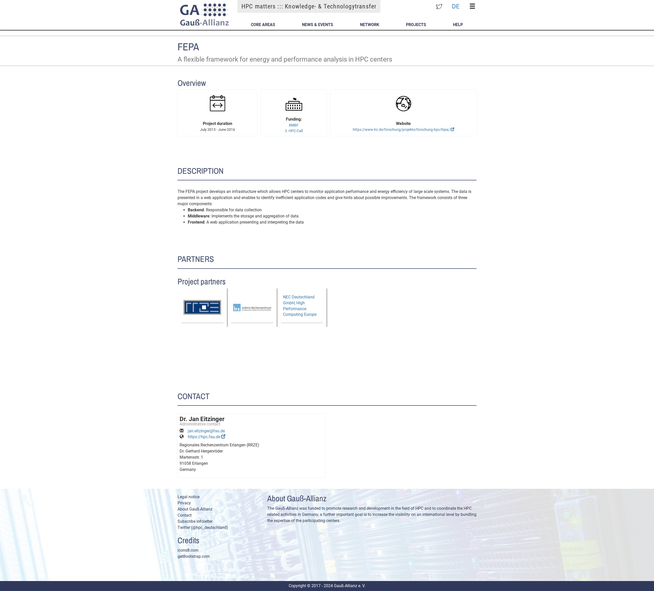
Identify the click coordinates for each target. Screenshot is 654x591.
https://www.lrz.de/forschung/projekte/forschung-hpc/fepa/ (402, 130)
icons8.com (188, 550)
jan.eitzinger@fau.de (206, 430)
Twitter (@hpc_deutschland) (203, 527)
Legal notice (189, 496)
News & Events (317, 24)
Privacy (184, 503)
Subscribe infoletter (195, 521)
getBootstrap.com (194, 556)
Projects (416, 24)
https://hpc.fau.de (204, 436)
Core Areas (263, 24)
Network (369, 24)
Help (458, 24)
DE (456, 6)
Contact (185, 515)
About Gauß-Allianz (195, 509)
